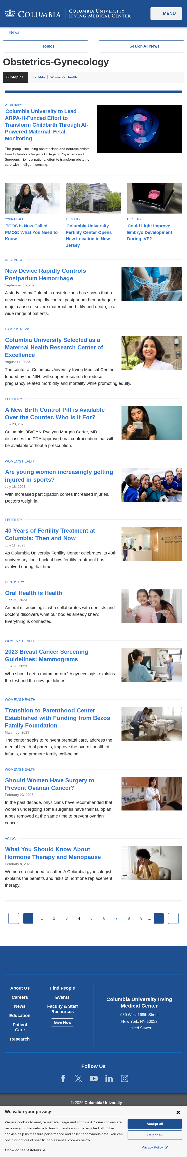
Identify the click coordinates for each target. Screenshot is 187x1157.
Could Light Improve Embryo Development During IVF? (149, 232)
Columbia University (103, 1103)
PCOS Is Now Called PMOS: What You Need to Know (31, 232)
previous (28, 918)
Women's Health (63, 77)
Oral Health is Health (33, 593)
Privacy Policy (153, 1147)
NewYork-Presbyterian (122, 961)
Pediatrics (13, 105)
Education (19, 1015)
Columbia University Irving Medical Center (64, 960)
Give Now (62, 1022)
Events (62, 997)
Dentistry (14, 582)
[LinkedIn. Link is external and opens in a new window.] (109, 1079)
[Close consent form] (178, 1112)
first (13, 918)
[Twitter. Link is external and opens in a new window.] (79, 1079)
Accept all (155, 1124)
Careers (20, 997)
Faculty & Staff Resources (62, 1009)
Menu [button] (169, 13)
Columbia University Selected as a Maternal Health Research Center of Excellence (54, 347)
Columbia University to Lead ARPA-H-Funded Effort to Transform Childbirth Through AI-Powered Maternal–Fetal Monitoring (46, 124)
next (158, 918)
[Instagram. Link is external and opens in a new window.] (125, 1079)
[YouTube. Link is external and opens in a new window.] (94, 1079)
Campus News (17, 329)
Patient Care (20, 1027)
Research (14, 260)
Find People (62, 988)
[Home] (68, 13)
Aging (10, 839)
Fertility (38, 77)
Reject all (155, 1135)
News (14, 32)
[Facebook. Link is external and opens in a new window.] (63, 1079)
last (173, 918)
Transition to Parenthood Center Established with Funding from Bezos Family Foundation (57, 718)
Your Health (15, 219)
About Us (20, 988)
